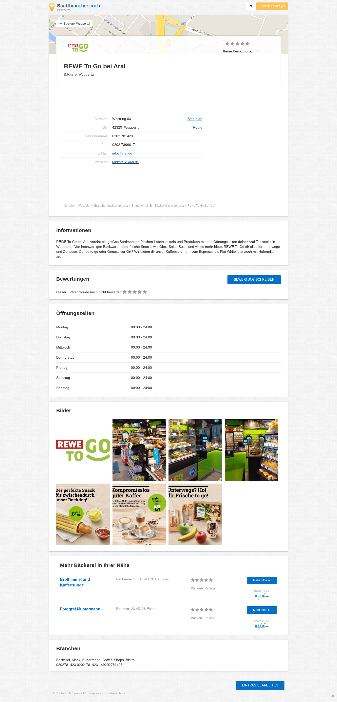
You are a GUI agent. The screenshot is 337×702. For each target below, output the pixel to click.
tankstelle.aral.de (125, 162)
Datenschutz (116, 693)
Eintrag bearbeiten (260, 685)
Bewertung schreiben (254, 279)
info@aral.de (122, 153)
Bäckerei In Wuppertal (170, 205)
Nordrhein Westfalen (77, 205)
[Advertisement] (131, 98)
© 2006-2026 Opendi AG (70, 693)
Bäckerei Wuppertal (76, 23)
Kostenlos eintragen (272, 6)
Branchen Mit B (141, 205)
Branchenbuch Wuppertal (111, 205)
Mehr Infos (260, 580)
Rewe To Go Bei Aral (201, 205)
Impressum (97, 693)
